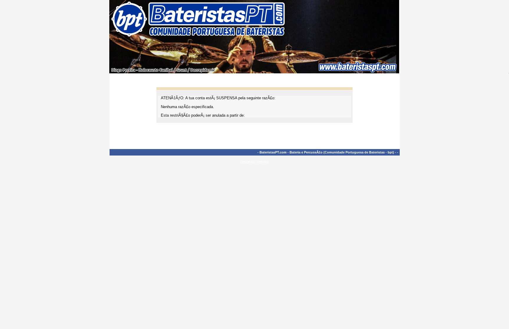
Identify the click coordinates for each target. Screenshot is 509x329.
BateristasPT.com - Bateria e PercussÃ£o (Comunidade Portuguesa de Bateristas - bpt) (327, 152)
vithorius (263, 161)
